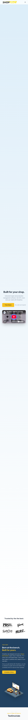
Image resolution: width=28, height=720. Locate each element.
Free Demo (8, 305)
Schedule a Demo (9, 672)
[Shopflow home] (9, 2)
